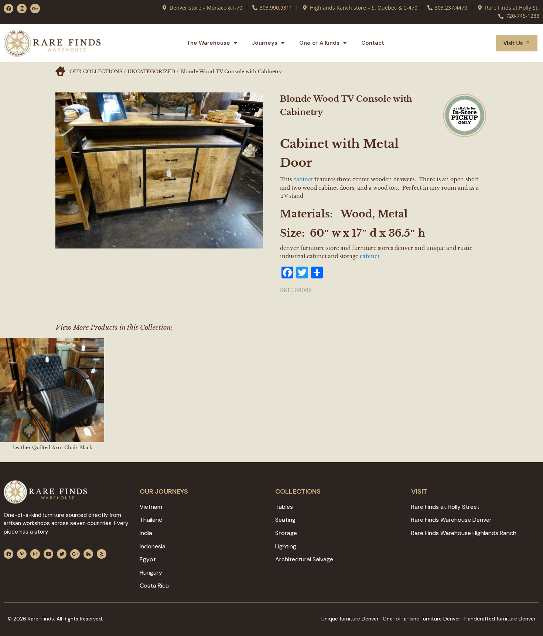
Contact (372, 43)
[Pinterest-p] (22, 554)
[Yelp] (101, 554)
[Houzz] (88, 554)
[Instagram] (22, 8)
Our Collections (95, 71)
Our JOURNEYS (164, 491)
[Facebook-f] (8, 8)
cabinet (303, 179)
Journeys (264, 43)
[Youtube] (48, 554)
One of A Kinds (319, 43)
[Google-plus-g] (35, 8)
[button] (482, 43)
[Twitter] (61, 554)
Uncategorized (151, 71)
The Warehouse (208, 43)
